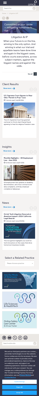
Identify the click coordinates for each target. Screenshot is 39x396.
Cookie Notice (10, 377)
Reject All (19, 387)
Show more (7, 88)
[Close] (36, 352)
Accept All (19, 392)
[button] (3, 18)
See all (30, 74)
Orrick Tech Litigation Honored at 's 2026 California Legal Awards (17, 216)
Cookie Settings (19, 382)
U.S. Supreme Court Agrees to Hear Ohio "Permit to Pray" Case (18, 97)
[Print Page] (7, 18)
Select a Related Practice (19, 258)
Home (4, 13)
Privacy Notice (25, 375)
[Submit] (34, 8)
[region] (19, 372)
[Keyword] (35, 343)
